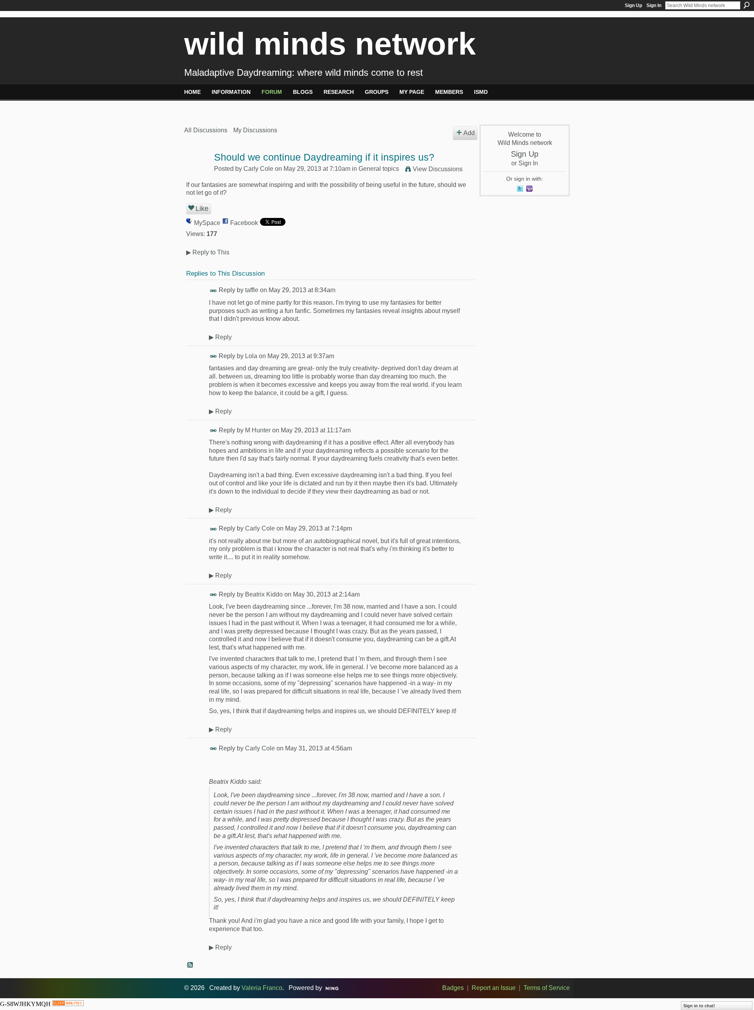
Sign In (653, 5)
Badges (453, 987)
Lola (251, 356)
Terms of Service (546, 987)
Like (202, 208)
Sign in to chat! (699, 1005)
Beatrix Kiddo (264, 594)
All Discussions (205, 130)
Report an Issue (494, 987)
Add (469, 133)
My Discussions (255, 130)
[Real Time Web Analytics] (68, 1004)
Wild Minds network (330, 43)
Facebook (244, 223)
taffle (251, 290)
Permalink (213, 291)
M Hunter (258, 430)
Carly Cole (258, 168)
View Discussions (438, 169)
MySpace (207, 223)
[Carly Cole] (196, 172)
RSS (190, 965)
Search (746, 5)
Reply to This (207, 252)
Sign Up (633, 5)
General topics (379, 168)
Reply (220, 337)
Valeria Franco (262, 987)
